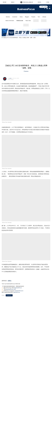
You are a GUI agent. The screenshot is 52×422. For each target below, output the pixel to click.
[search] (49, 6)
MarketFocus (16, 292)
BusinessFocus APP (11, 289)
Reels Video (28, 20)
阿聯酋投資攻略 (19, 20)
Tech (39, 16)
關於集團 (4, 2)
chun (10, 78)
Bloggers (27, 16)
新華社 (9, 280)
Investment (14, 16)
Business (8, 16)
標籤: (3, 295)
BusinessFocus (18, 287)
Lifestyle (44, 16)
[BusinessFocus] (26, 9)
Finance (26, 71)
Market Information (10, 20)
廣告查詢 (39, 2)
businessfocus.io (19, 290)
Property (33, 16)
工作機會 (47, 2)
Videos (21, 16)
